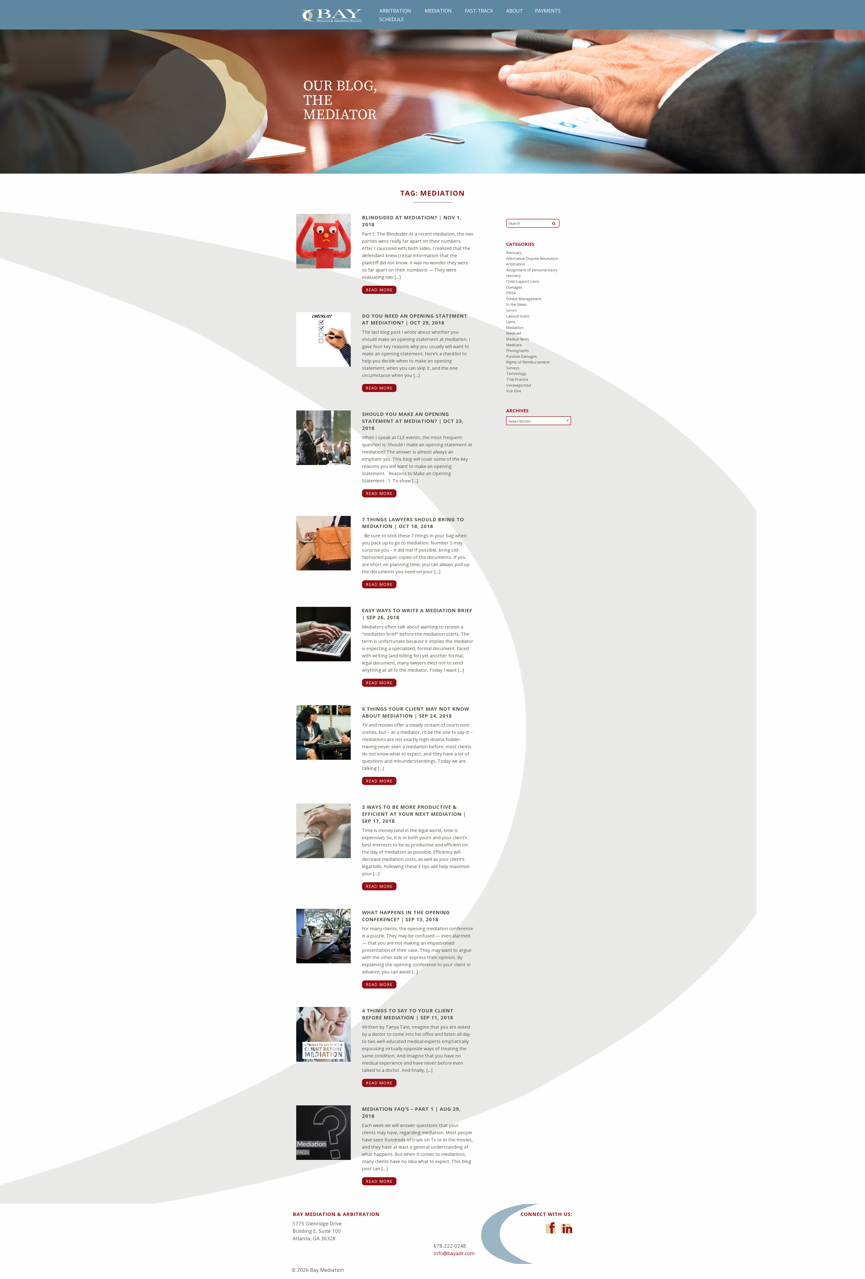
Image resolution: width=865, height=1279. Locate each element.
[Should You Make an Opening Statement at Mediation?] (323, 437)
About (514, 10)
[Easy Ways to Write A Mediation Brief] (323, 633)
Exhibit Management (523, 298)
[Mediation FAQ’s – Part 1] (323, 1132)
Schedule (391, 19)
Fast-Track (479, 10)
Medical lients (517, 339)
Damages (514, 287)
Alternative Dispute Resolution (532, 258)
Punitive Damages (521, 356)
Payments (547, 10)
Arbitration (395, 10)
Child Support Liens (522, 281)
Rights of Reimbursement (527, 362)
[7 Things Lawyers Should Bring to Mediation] (323, 542)
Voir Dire (513, 390)
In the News (516, 304)
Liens (510, 321)
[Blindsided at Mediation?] (323, 240)
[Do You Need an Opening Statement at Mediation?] (323, 339)
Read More (379, 290)
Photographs (517, 350)
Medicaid (513, 333)
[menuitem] (396, 10)
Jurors (511, 310)
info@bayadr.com (454, 1253)
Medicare (514, 344)
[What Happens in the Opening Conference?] (323, 935)
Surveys (512, 367)
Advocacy (513, 252)
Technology (516, 373)
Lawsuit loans (517, 316)
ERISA (511, 292)
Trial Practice (517, 379)
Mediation (438, 10)
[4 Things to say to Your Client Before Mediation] (323, 1033)
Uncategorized (518, 385)
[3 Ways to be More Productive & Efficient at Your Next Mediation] (323, 830)
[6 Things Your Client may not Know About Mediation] (323, 731)
